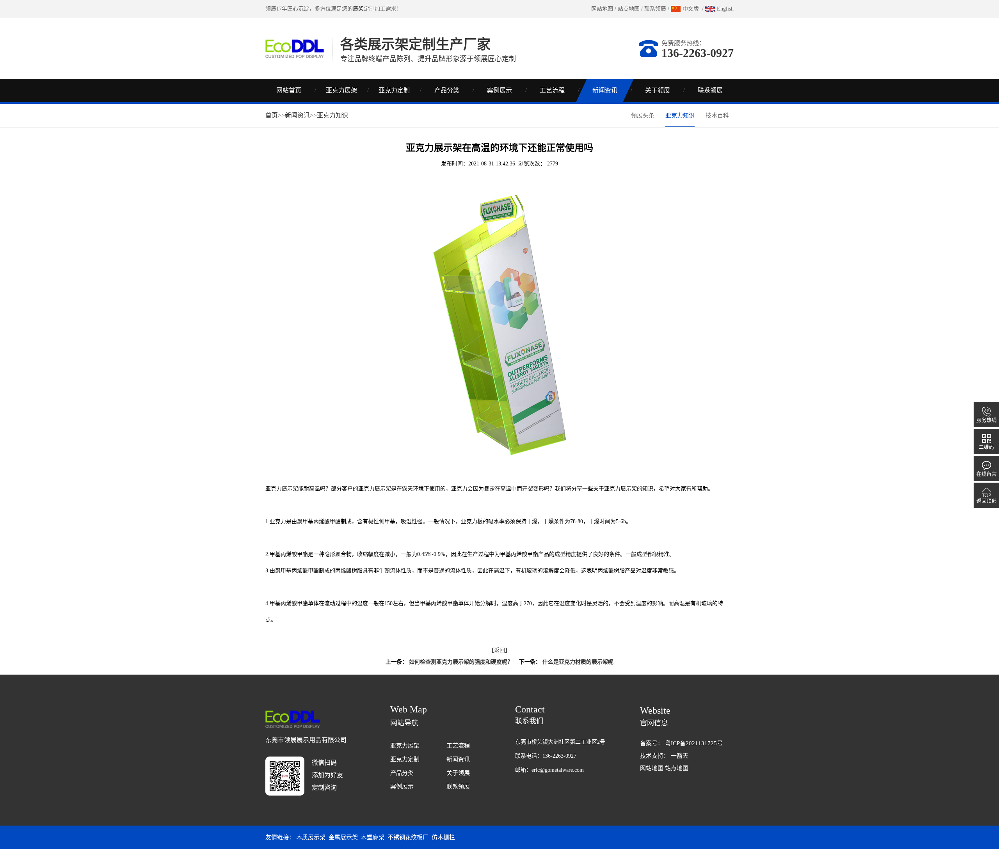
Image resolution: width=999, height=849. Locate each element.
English (725, 9)
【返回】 (499, 650)
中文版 (691, 9)
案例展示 (499, 90)
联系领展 (655, 9)
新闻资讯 (604, 90)
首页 (271, 115)
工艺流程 (552, 90)
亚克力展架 (341, 90)
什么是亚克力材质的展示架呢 (577, 662)
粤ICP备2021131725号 (694, 743)
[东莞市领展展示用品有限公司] (294, 48)
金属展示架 (343, 837)
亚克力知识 (332, 115)
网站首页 (288, 90)
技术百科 (717, 115)
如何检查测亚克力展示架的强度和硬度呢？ (461, 662)
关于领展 (657, 90)
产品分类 (446, 90)
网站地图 (602, 9)
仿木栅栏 (443, 837)
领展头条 (642, 115)
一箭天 (679, 756)
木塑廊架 (372, 837)
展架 (358, 9)
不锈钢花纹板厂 (408, 837)
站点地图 (629, 9)
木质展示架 (310, 837)
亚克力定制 (394, 90)
